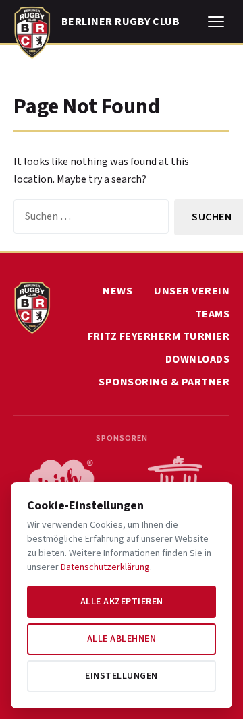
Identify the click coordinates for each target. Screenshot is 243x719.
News (117, 291)
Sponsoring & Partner (164, 382)
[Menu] (216, 21)
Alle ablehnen (122, 639)
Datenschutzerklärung (105, 567)
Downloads (197, 359)
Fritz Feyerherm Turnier (159, 336)
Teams (212, 314)
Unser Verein (192, 291)
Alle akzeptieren (121, 601)
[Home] (32, 29)
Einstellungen (121, 676)
